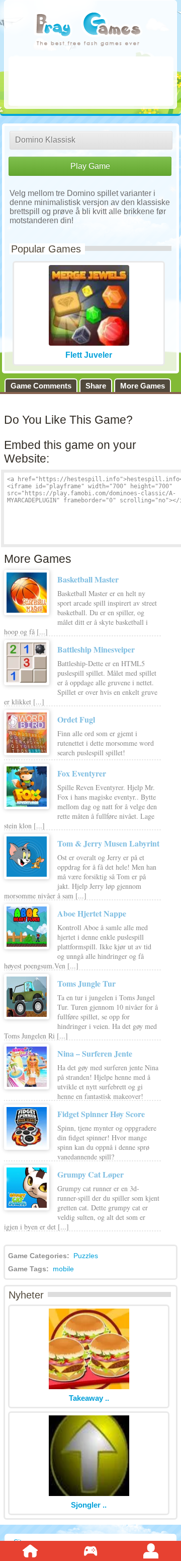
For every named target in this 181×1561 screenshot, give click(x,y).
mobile (63, 1269)
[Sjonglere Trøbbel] (89, 1493)
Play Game (90, 166)
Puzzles (85, 1256)
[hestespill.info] (88, 30)
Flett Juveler (88, 355)
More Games (142, 385)
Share (95, 385)
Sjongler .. (89, 1505)
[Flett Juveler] (89, 343)
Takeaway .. (89, 1398)
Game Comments (41, 385)
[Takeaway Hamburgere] (89, 1386)
